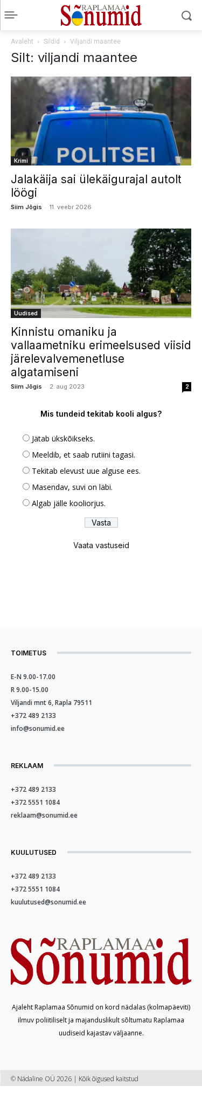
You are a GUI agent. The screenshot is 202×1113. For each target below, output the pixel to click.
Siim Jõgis (26, 207)
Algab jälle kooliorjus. (69, 503)
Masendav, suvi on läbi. (72, 487)
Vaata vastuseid (101, 545)
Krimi (21, 160)
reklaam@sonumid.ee (44, 815)
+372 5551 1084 (35, 802)
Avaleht (22, 41)
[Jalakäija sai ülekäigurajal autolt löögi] (101, 121)
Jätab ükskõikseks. (63, 438)
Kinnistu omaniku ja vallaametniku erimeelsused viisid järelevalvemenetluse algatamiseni (101, 352)
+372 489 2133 (33, 715)
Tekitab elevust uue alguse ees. (86, 471)
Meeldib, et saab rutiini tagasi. (83, 455)
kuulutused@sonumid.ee (48, 902)
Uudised (26, 313)
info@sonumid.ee (38, 728)
